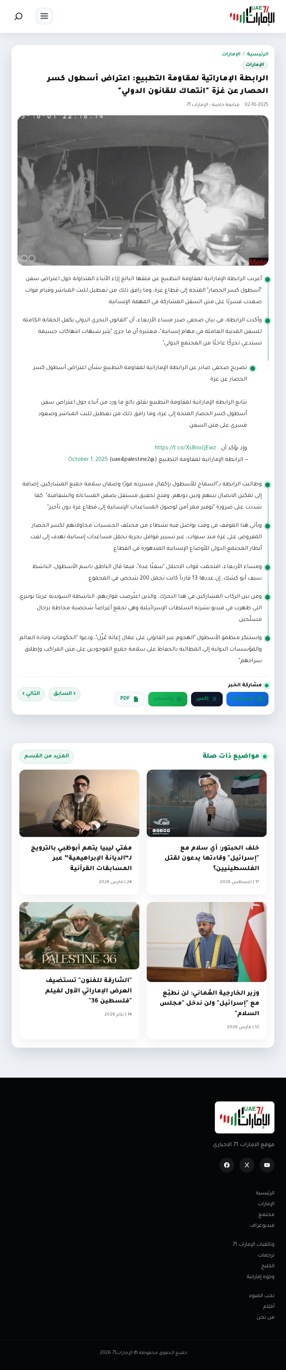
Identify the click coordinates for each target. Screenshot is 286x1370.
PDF (125, 699)
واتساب (163, 699)
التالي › (31, 694)
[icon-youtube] (267, 1165)
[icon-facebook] (226, 1165)
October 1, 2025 (88, 460)
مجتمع (266, 1215)
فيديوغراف (262, 1226)
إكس (202, 699)
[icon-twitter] (246, 1165)
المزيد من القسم (46, 757)
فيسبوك (243, 699)
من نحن (265, 1318)
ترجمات (266, 1255)
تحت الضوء (261, 1296)
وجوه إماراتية (260, 1277)
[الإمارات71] (252, 16)
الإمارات (231, 54)
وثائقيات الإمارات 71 (253, 1245)
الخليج (267, 1266)
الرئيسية (257, 54)
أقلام (268, 1307)
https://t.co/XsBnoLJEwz (185, 449)
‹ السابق (64, 694)
